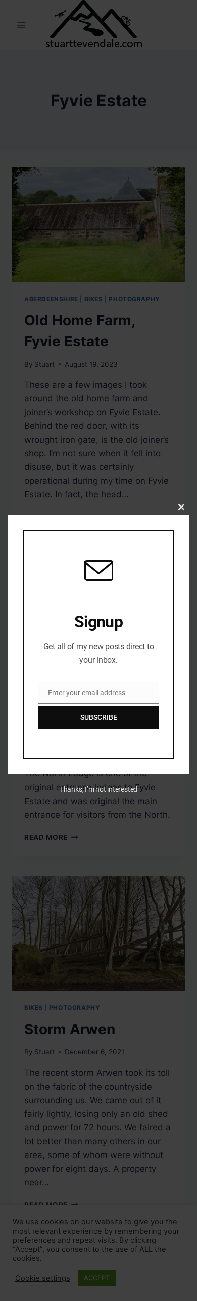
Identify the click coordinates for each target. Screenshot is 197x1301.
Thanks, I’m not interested (98, 789)
